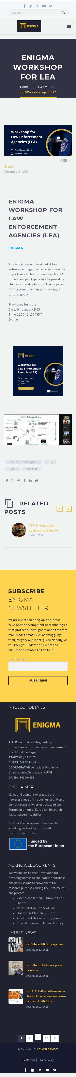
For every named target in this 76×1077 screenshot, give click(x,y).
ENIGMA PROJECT (48, 1049)
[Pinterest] (18, 480)
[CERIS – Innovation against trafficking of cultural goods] (20, 530)
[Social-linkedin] (31, 6)
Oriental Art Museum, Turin (35, 913)
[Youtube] (44, 6)
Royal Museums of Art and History (40, 923)
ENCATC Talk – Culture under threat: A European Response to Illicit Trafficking (46, 996)
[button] (63, 12)
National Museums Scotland (36, 908)
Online (13, 469)
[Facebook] (7, 480)
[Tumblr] (24, 480)
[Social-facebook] (24, 6)
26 (47, 1038)
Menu (69, 26)
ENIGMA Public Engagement (45, 944)
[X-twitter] (37, 6)
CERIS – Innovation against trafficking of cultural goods (43, 530)
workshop (32, 469)
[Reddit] (36, 480)
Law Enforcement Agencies (24, 462)
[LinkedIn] (30, 480)
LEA (51, 462)
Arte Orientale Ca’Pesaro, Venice (39, 918)
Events (9, 166)
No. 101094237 (24, 777)
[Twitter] (12, 480)
